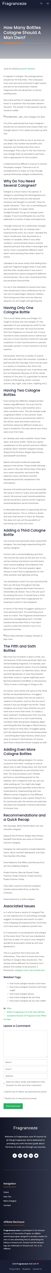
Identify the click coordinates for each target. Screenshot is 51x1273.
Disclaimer (26, 1269)
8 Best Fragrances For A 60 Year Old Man (26, 1012)
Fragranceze (14, 3)
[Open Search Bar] (41, 3)
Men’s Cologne (10, 1201)
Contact (7, 1205)
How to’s (7, 1197)
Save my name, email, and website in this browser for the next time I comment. (25, 1083)
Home (6, 1192)
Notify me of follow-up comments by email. (26, 1092)
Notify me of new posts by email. (21, 1098)
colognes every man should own (29, 970)
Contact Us (37, 1269)
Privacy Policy (14, 1269)
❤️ (38, 1264)
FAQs (9, 1008)
